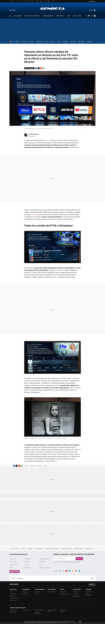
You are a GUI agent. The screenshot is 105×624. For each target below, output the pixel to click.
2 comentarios (30, 68)
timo (40, 564)
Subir (90, 584)
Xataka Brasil (13, 612)
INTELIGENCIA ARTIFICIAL (32, 16)
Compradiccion (76, 596)
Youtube (66, 570)
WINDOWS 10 (60, 16)
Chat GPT (23, 548)
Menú (14, 10)
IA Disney (30, 548)
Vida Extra (25, 594)
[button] (34, 134)
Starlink (46, 41)
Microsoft (52, 41)
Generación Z (39, 41)
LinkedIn (79, 570)
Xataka (11, 591)
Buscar (92, 578)
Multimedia (33, 465)
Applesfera (12, 596)
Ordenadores (81, 41)
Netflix (11, 567)
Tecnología (89, 41)
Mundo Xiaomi (13, 600)
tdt (46, 465)
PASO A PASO (77, 16)
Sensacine (37, 591)
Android (59, 41)
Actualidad (27, 558)
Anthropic (24, 41)
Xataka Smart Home (14, 598)
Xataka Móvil (13, 594)
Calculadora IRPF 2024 (66, 548)
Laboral (26, 564)
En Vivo (34, 214)
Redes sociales (13, 564)
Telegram (95, 16)
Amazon (40, 465)
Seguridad (27, 561)
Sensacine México (39, 610)
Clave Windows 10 (39, 548)
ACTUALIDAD (18, 16)
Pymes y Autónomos (88, 594)
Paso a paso (13, 558)
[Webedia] (14, 584)
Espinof (37, 594)
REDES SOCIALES (48, 16)
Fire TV (48, 140)
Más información (64, 622)
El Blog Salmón (89, 591)
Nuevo (91, 10)
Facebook (92, 16)
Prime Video (73, 41)
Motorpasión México (63, 610)
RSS (73, 570)
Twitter (86, 16)
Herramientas (13, 561)
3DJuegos (25, 591)
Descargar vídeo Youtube (52, 548)
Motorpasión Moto (64, 594)
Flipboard (89, 16)
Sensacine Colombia (37, 613)
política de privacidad (74, 561)
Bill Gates (31, 41)
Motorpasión (63, 591)
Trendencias (76, 591)
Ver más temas (14, 571)
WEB (68, 16)
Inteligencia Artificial (44, 567)
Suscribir (79, 558)
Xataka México (13, 610)
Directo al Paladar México (52, 610)
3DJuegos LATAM (27, 610)
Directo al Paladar (52, 591)
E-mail (43, 68)
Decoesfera (75, 594)
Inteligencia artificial (44, 558)
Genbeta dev (42, 561)
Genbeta (53, 8)
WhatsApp (27, 567)
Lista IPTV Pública (78, 548)
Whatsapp (65, 41)
